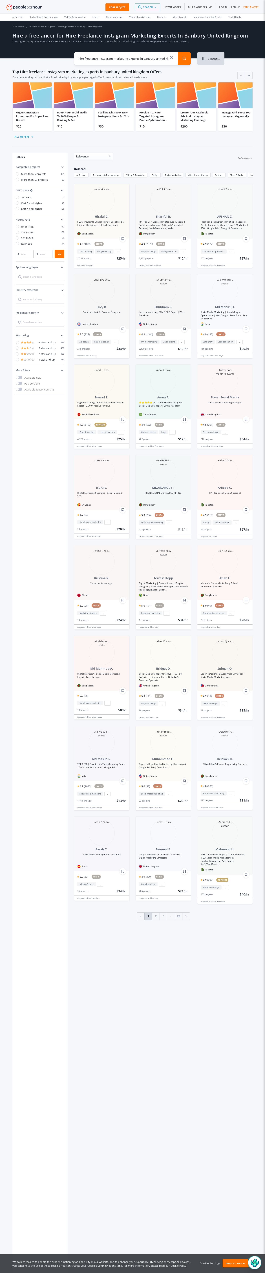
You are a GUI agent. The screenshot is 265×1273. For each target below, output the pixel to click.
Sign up (235, 7)
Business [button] (219, 175)
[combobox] (123, 58)
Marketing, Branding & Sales (208, 17)
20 (178, 916)
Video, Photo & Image (140, 17)
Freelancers (18, 26)
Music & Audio (180, 17)
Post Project (117, 7)
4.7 (84, 515)
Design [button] (155, 175)
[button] (147, 7)
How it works (172, 7)
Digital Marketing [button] (173, 175)
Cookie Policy (178, 1265)
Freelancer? (251, 7)
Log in (223, 7)
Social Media (235, 17)
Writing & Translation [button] (135, 175)
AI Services (17, 17)
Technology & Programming (44, 17)
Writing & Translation (74, 17)
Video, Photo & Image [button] (198, 175)
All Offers (22, 136)
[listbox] (132, 106)
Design (95, 17)
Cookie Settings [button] (210, 1263)
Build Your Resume (200, 7)
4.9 (85, 244)
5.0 (85, 334)
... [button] (118, 252)
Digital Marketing (114, 17)
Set (59, 254)
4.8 (208, 424)
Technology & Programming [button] (106, 175)
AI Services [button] (81, 175)
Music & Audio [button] (237, 175)
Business (161, 17)
